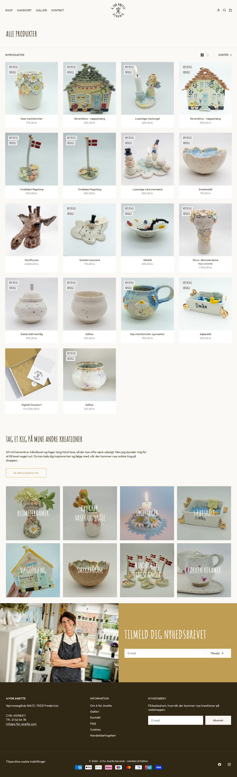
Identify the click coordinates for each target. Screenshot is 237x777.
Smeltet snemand (89, 260)
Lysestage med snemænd (147, 189)
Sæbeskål (205, 334)
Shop (9, 10)
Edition (144, 761)
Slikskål (147, 260)
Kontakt (57, 10)
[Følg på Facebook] (219, 764)
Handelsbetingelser (103, 735)
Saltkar (89, 334)
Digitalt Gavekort (32, 405)
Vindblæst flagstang (31, 189)
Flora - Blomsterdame (205, 260)
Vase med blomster (31, 119)
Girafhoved (31, 260)
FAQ (93, 723)
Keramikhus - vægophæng (89, 119)
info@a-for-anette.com (21, 724)
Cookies (95, 729)
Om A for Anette (101, 705)
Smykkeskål (205, 189)
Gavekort (24, 10)
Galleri (41, 10)
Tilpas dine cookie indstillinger (26, 761)
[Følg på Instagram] (229, 764)
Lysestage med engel (147, 119)
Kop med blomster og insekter (147, 334)
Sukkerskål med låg (32, 334)
